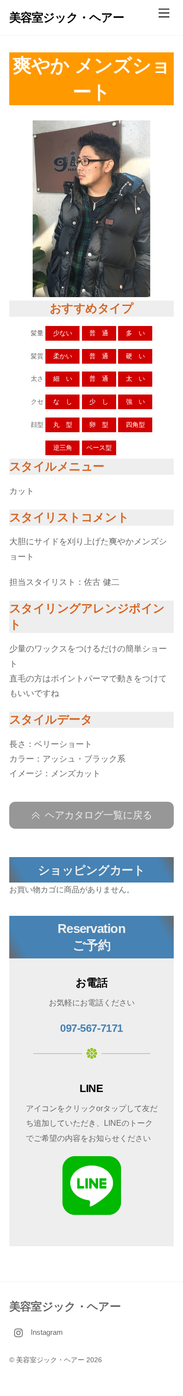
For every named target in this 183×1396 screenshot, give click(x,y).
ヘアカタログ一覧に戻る (98, 815)
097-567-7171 (91, 1028)
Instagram (46, 1332)
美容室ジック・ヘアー (50, 1360)
